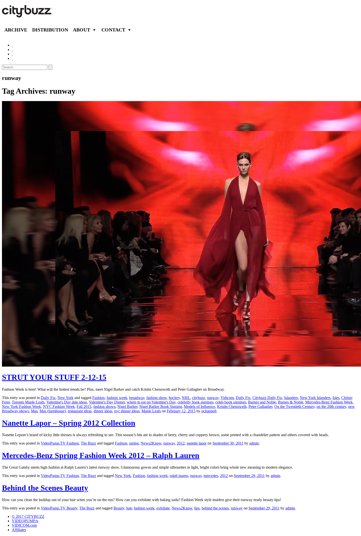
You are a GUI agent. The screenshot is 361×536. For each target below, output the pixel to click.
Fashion (98, 398)
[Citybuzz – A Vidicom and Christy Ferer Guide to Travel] (27, 14)
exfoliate (163, 508)
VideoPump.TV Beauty (59, 508)
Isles (336, 398)
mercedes (211, 476)
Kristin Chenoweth (232, 406)
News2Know (151, 443)
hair (129, 508)
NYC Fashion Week (59, 406)
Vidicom (227, 398)
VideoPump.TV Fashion (60, 443)
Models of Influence (199, 406)
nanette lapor (197, 443)
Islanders (291, 398)
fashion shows (104, 406)
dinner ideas (103, 411)
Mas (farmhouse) (53, 411)
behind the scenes (215, 508)
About (81, 29)
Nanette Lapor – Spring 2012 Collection (68, 422)
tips (197, 508)
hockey (174, 398)
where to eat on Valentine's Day (151, 402)
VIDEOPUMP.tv (25, 521)
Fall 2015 (84, 406)
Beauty (118, 508)
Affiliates (19, 530)
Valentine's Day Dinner (107, 402)
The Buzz (88, 443)
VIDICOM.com (24, 525)
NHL (186, 398)
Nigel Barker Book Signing (160, 406)
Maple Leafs (151, 411)
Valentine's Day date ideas (66, 402)
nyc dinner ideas (126, 411)
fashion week (117, 398)
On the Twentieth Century (294, 406)
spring (134, 443)
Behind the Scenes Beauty (45, 487)
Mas (34, 411)
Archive (15, 29)
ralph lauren (179, 476)
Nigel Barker (127, 406)
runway (213, 398)
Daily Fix (48, 398)
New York (65, 398)
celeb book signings (230, 402)
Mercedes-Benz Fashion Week (329, 402)
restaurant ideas (80, 411)
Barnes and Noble (262, 402)
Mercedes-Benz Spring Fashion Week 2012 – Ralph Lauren (100, 455)
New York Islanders (315, 398)
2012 (181, 443)
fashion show (156, 398)
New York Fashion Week (21, 406)
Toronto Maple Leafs (28, 402)
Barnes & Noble (290, 402)
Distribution (50, 29)
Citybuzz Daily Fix (267, 398)
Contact (113, 29)
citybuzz (198, 398)
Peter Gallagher (260, 406)
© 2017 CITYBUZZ (28, 516)
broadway (136, 398)
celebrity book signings (195, 402)
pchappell (208, 411)
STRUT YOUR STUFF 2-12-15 (54, 377)
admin (254, 443)
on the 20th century (331, 406)
